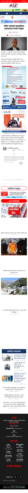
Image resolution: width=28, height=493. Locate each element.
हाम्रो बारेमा (24, 1)
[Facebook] (15, 477)
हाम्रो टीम (14, 441)
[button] (20, 13)
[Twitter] (18, 477)
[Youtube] (20, 477)
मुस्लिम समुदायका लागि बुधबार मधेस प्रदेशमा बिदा (14, 233)
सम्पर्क (14, 418)
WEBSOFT (20, 487)
